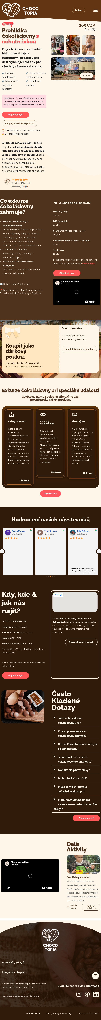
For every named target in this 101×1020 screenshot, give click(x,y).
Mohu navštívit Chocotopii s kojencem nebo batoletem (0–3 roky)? (75, 804)
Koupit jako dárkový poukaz (19, 123)
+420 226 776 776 (13, 962)
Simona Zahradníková (21, 531)
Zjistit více (24, 480)
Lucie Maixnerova (84, 531)
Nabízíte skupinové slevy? (74, 770)
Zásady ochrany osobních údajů (59, 1014)
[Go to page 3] (52, 576)
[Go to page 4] (54, 576)
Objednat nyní (15, 114)
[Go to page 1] (48, 576)
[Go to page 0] (46, 576)
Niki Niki (48, 531)
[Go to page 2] (50, 576)
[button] (95, 10)
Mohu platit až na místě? (72, 778)
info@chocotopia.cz (15, 972)
